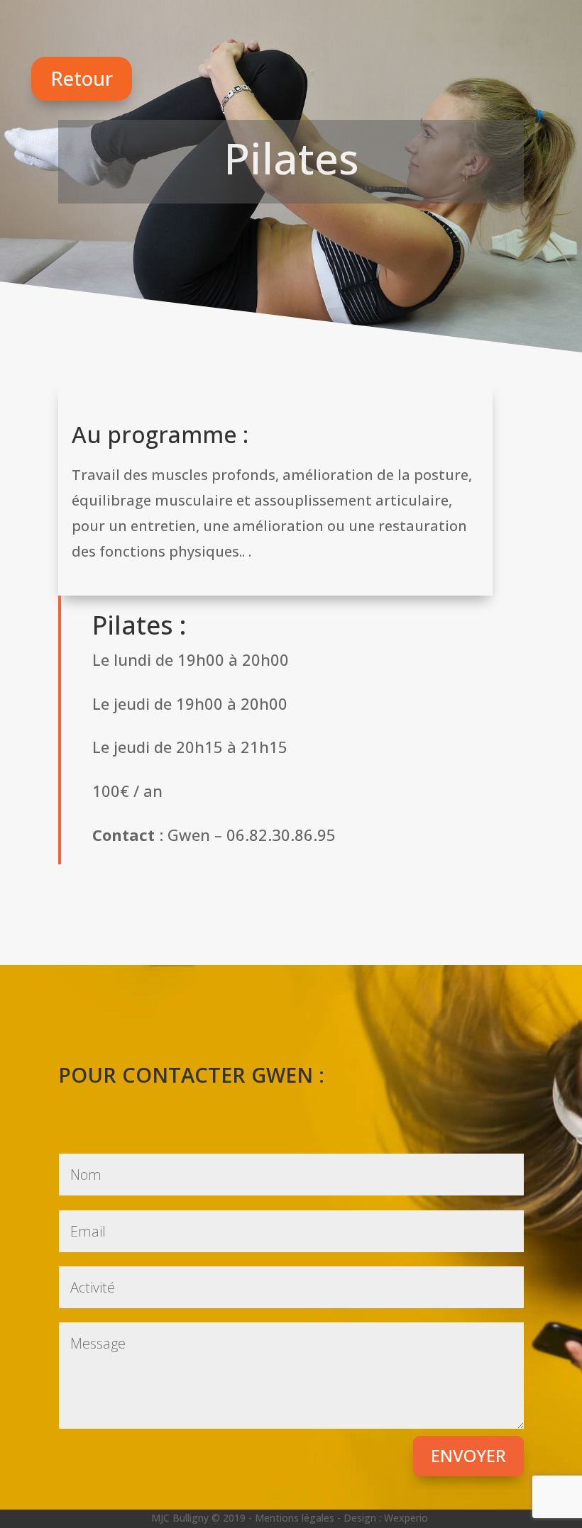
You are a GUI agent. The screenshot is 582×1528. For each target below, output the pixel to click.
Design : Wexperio (386, 1517)
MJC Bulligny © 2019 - (203, 1517)
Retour (81, 78)
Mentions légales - (299, 1517)
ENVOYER (468, 1455)
